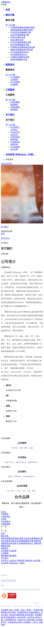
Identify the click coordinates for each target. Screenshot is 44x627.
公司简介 (14, 130)
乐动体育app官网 (15, 622)
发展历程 (14, 144)
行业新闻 (14, 85)
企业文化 (14, 135)
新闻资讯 (10, 64)
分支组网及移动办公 (18, 55)
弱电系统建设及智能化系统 (21, 30)
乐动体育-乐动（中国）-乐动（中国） (16, 610)
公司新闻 (14, 80)
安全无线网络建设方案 (19, 45)
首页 (8, 9)
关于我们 (10, 114)
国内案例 (14, 105)
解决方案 (10, 15)
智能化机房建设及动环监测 (21, 50)
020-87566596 (6, 164)
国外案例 (14, 110)
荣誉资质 (14, 139)
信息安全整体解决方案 (19, 35)
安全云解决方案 (16, 40)
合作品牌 (14, 149)
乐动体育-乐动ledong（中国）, (21, 154)
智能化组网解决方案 (18, 59)
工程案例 (10, 89)
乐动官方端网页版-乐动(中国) (21, 615)
